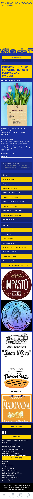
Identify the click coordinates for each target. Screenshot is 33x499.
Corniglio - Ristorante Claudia (10, 80)
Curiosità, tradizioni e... (10, 252)
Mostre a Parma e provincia (12, 215)
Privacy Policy (13, 455)
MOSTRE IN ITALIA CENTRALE (13, 197)
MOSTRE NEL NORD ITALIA (12, 193)
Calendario (20, 497)
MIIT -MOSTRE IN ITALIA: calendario (14, 202)
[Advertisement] (16, 27)
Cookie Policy (22, 455)
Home (4, 497)
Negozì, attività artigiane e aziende (14, 247)
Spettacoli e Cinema (9, 179)
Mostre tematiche (8, 219)
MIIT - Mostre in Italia (10, 206)
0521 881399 (5, 150)
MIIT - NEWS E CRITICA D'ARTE (13, 211)
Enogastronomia (8, 243)
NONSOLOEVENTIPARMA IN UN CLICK (15, 265)
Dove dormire (7, 234)
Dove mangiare (8, 230)
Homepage (5, 461)
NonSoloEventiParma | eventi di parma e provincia (16, 5)
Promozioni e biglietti (10, 188)
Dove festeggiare (8, 238)
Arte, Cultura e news (9, 184)
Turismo (5, 225)
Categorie (12, 497)
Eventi (5, 175)
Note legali (5, 455)
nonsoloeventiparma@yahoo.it (10, 444)
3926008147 (10, 451)
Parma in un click (8, 261)
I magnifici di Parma (9, 256)
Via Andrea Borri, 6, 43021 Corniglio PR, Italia (15, 142)
